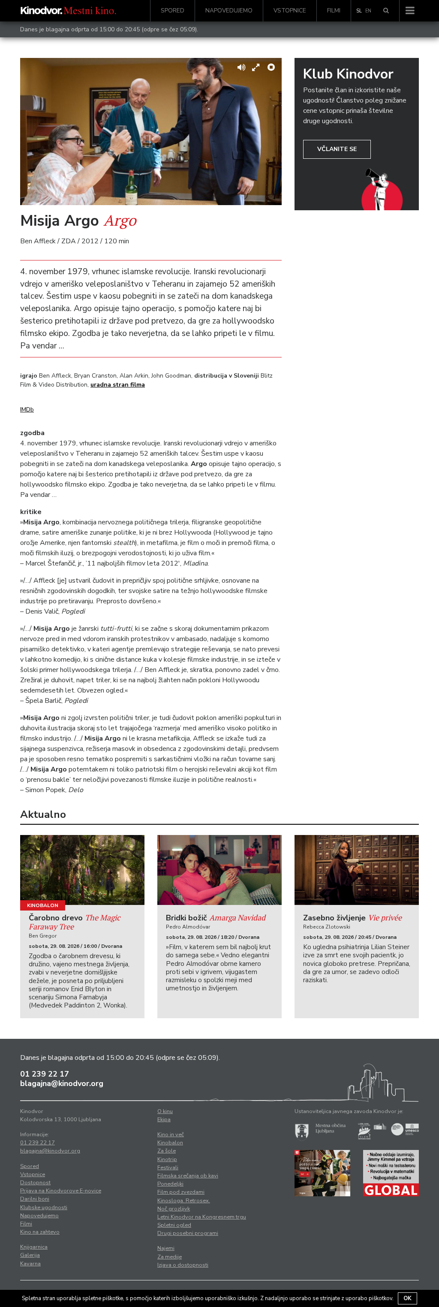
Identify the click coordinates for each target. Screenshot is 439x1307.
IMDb (27, 409)
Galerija (30, 1255)
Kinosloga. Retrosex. (183, 1200)
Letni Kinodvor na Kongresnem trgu (201, 1217)
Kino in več (170, 1134)
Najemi (165, 1248)
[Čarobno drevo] (82, 870)
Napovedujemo (229, 10)
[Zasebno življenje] (357, 870)
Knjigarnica (34, 1247)
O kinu (165, 1111)
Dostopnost (35, 1182)
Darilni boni (34, 1199)
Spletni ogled (174, 1225)
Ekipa (164, 1119)
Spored (172, 10)
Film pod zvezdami (180, 1192)
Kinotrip (167, 1159)
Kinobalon (42, 905)
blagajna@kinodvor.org (61, 1083)
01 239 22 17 (44, 1074)
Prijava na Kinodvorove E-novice (60, 1191)
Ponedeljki (170, 1184)
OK (407, 1298)
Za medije (169, 1257)
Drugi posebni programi (187, 1233)
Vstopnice (290, 10)
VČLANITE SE (337, 149)
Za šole (166, 1151)
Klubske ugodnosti (43, 1207)
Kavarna (30, 1264)
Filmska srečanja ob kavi (187, 1176)
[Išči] (386, 10)
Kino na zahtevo (40, 1232)
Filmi (333, 10)
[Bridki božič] (219, 870)
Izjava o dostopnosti (182, 1265)
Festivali (167, 1167)
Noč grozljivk (173, 1209)
